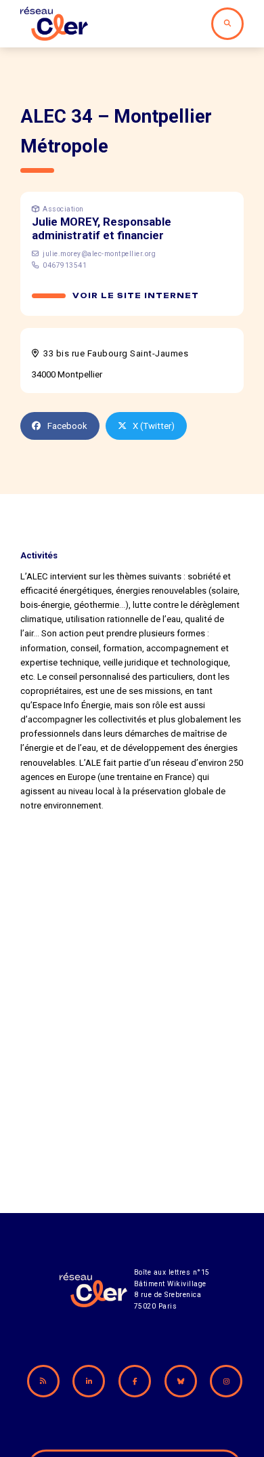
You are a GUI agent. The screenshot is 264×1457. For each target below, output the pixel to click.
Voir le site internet (135, 295)
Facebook (67, 426)
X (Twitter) (154, 426)
